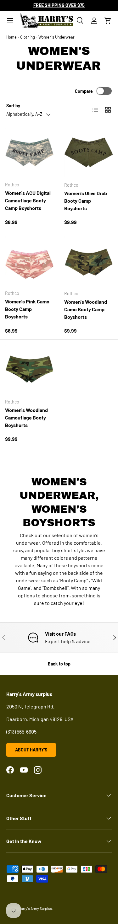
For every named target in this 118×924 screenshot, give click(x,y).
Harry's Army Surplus (35, 908)
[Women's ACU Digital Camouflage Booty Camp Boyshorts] (29, 152)
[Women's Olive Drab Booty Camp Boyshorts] (88, 152)
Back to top (59, 663)
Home (11, 37)
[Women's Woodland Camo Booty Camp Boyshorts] (88, 260)
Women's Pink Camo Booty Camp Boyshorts (27, 308)
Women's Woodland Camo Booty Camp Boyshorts (85, 309)
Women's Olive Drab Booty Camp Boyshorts (85, 200)
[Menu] (10, 21)
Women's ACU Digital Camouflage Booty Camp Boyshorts (28, 200)
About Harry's (31, 749)
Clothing (27, 37)
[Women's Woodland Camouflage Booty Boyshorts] (29, 369)
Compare (84, 91)
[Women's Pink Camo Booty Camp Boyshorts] (29, 260)
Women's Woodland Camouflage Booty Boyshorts (26, 417)
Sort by (13, 105)
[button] (108, 21)
